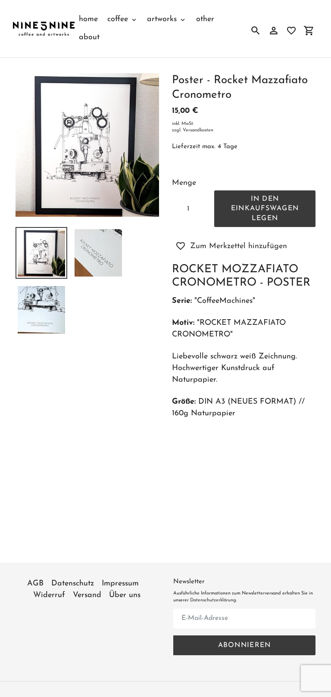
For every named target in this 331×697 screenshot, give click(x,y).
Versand (87, 595)
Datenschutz (72, 584)
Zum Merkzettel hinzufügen (238, 246)
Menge (184, 183)
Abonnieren (244, 645)
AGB (35, 584)
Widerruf (49, 595)
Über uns (125, 595)
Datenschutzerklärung (213, 600)
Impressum (120, 584)
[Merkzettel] (291, 30)
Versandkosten (198, 130)
